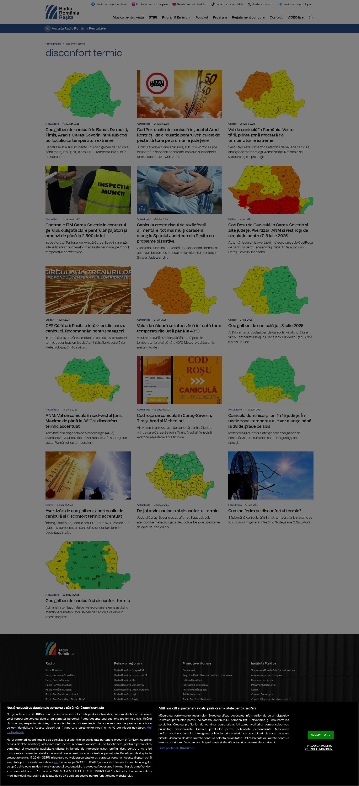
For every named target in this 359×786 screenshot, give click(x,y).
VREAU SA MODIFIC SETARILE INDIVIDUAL (319, 748)
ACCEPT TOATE (321, 735)
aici (56, 762)
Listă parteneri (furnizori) (176, 748)
